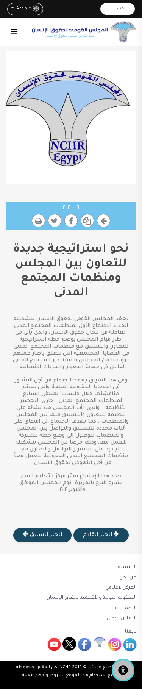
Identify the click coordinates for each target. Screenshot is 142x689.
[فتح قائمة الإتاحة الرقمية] (123, 670)
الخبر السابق (45, 535)
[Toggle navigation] (14, 31)
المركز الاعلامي (120, 588)
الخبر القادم (98, 535)
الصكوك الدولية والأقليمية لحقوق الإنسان (91, 598)
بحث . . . (117, 8)
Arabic (23, 8)
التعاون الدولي (121, 618)
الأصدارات (125, 608)
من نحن (127, 577)
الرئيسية (127, 567)
